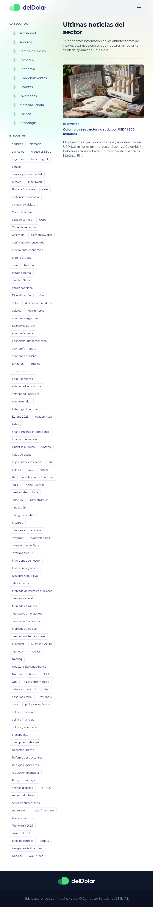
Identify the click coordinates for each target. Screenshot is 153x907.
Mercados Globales (24, 628)
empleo (35, 363)
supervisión (19, 810)
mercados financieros (26, 621)
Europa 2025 (20, 416)
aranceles (18, 151)
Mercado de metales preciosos (32, 591)
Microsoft (18, 644)
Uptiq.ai (17, 856)
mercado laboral (22, 598)
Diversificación (21, 295)
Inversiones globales (25, 568)
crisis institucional (23, 265)
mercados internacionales (28, 636)
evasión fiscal (43, 416)
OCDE (48, 674)
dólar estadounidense (39, 303)
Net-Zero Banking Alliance (29, 666)
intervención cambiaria (26, 530)
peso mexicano (22, 697)
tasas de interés (22, 818)
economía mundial (24, 348)
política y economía (24, 727)
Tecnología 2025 (22, 825)
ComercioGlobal (41, 235)
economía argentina (25, 318)
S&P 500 (45, 788)
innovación (19, 507)
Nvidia (33, 674)
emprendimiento (23, 371)
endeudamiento (22, 379)
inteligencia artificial (25, 515)
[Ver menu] (139, 7)
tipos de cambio (22, 840)
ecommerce (36, 310)
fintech (46, 447)
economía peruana (24, 356)
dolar (15, 303)
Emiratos (18, 363)
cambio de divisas (23, 204)
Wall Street (36, 856)
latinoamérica (20, 583)
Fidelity (16, 424)
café (45, 189)
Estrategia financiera (25, 409)
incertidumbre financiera (37, 477)
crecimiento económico (27, 250)
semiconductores (23, 795)
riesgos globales (22, 788)
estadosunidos (21, 401)
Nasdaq (17, 659)
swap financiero (43, 810)
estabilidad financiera (25, 394)
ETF (47, 409)
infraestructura (39, 500)
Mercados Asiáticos (24, 606)
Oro (14, 682)
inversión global (40, 538)
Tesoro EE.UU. (21, 833)
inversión (18, 538)
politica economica (24, 712)
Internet (17, 522)
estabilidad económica (26, 386)
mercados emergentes (27, 613)
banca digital (39, 159)
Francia (16, 469)
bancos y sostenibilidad (27, 174)
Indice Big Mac (34, 485)
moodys (35, 651)
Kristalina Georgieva (25, 575)
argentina (18, 159)
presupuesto (20, 734)
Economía (70, 123)
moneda (17, 651)
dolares (16, 310)
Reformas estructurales (27, 757)
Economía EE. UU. (23, 325)
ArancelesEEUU (41, 151)
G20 (30, 469)
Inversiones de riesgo (26, 560)
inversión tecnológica (26, 545)
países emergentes (36, 682)
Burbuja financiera (23, 189)
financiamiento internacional (30, 431)
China (42, 219)
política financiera (23, 719)
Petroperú (45, 697)
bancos (16, 166)
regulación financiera (25, 772)
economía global (23, 333)
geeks (44, 469)
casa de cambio (22, 219)
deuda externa (21, 273)
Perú (47, 689)
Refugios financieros (25, 765)
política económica (37, 704)
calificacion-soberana (25, 197)
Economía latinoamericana (29, 341)
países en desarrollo (24, 689)
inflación (17, 500)
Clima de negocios (24, 227)
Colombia (18, 235)
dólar (41, 295)
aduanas (17, 144)
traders (44, 840)
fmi (51, 462)
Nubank (17, 674)
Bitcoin (16, 182)
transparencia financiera (27, 848)
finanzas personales (25, 439)
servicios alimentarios (26, 803)
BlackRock (35, 182)
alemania (35, 144)
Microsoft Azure (41, 644)
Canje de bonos (22, 212)
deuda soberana (22, 288)
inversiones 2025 (22, 553)
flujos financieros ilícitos (27, 462)
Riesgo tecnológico (24, 780)
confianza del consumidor (29, 242)
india (15, 485)
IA (13, 477)
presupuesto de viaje (25, 742)
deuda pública (21, 280)
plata (15, 704)
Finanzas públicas (23, 447)
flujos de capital (22, 454)
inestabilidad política (25, 492)
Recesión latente (23, 750)
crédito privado (21, 257)
